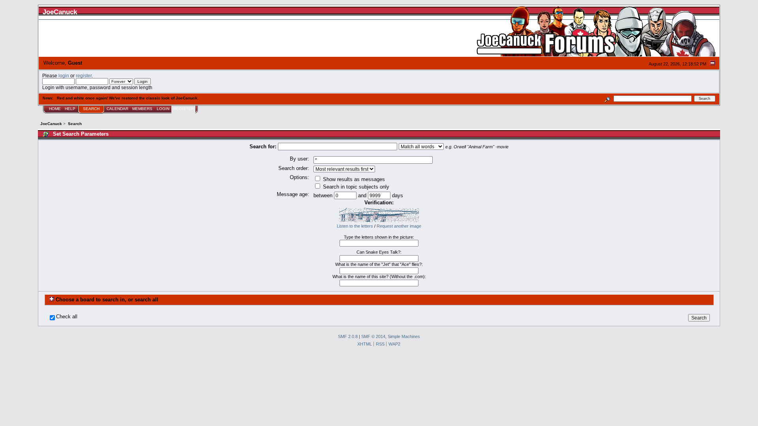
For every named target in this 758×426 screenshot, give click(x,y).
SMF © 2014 (373, 336)
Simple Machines (404, 336)
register (84, 75)
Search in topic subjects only (355, 187)
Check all (66, 317)
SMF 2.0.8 (348, 336)
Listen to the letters (355, 226)
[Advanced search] (607, 98)
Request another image (399, 226)
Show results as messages (353, 179)
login (63, 75)
